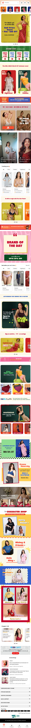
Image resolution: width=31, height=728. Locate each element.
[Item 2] (18, 389)
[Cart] (28, 2)
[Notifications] (21, 2)
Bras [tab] (9, 169)
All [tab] (3, 169)
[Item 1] (6, 389)
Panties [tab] (15, 169)
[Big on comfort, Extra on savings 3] (12, 345)
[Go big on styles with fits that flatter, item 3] (12, 211)
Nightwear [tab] (22, 169)
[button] (24, 2)
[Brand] (8, 120)
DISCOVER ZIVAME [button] (5, 702)
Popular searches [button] (6, 692)
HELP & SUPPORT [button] (5, 699)
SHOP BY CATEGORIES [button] (6, 695)
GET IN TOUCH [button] (4, 706)
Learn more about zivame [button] (8, 688)
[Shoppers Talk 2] (12, 635)
